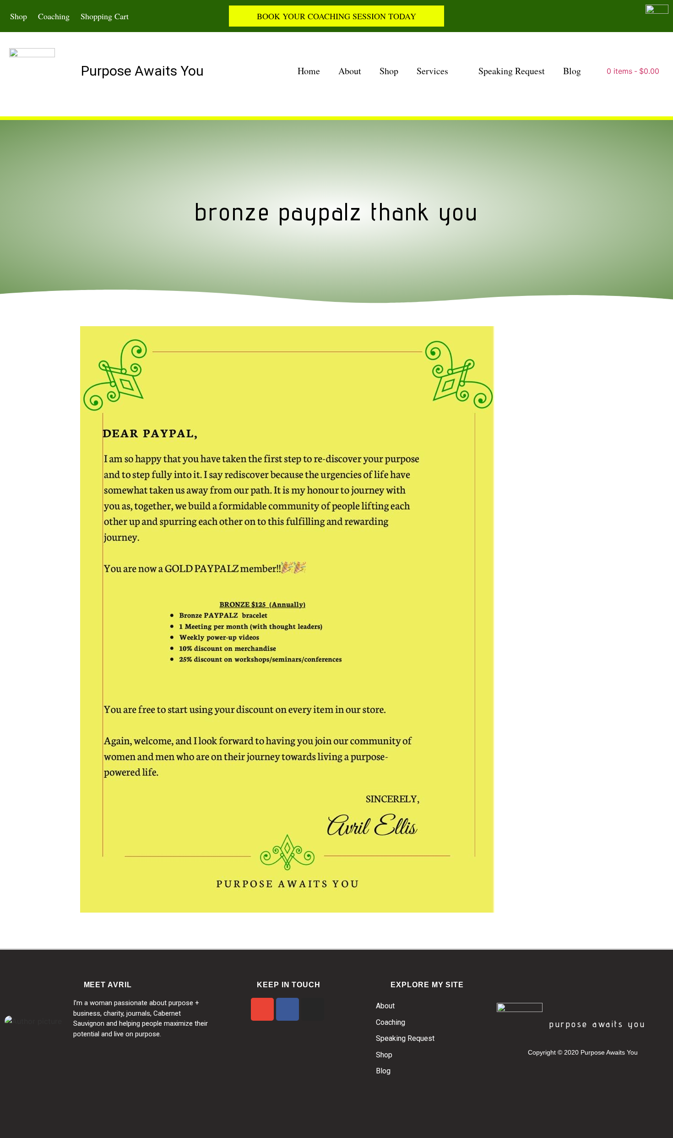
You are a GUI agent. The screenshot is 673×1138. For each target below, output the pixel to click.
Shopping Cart (105, 16)
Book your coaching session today (336, 16)
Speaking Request (511, 71)
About (349, 71)
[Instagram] (312, 1009)
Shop (18, 16)
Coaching (54, 16)
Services (432, 71)
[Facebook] (287, 1009)
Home (309, 71)
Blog (572, 71)
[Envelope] (262, 1009)
